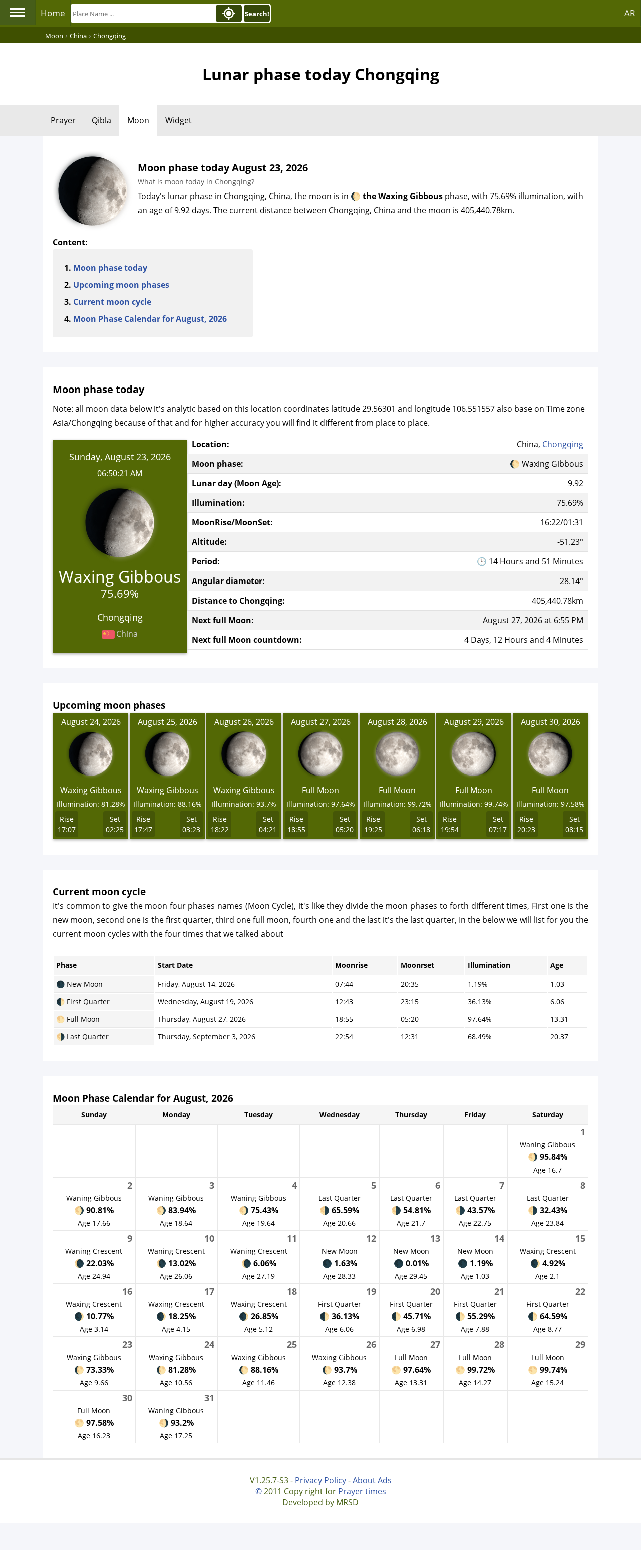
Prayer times (362, 1491)
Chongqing (562, 444)
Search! (257, 13)
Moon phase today (110, 267)
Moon (138, 120)
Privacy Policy (320, 1480)
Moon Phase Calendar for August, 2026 (150, 318)
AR (629, 13)
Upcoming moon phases (121, 284)
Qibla (101, 120)
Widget (178, 120)
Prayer (63, 120)
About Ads (372, 1480)
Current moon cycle (112, 301)
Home (53, 13)
